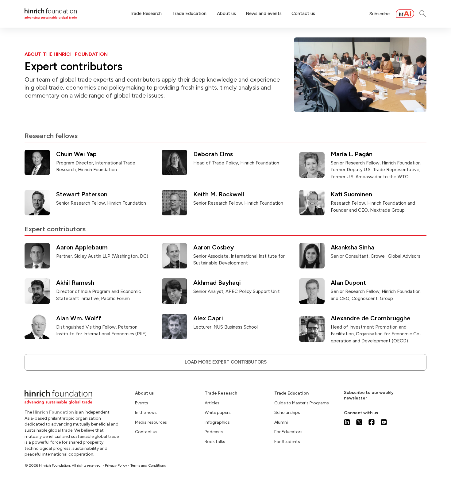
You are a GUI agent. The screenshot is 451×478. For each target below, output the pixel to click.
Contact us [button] (303, 13)
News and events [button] (264, 13)
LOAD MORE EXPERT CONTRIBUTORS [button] (226, 362)
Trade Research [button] (145, 13)
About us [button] (226, 13)
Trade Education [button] (189, 13)
